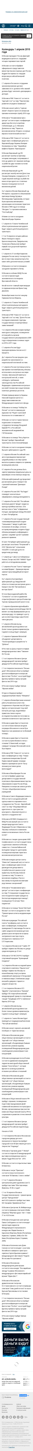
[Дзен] (10, 1417)
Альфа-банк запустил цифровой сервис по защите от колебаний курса (11, 1383)
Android (18, 1404)
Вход (22, 26)
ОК (29, 36)
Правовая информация (23, 1408)
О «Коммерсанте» (7, 1404)
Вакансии (5, 1412)
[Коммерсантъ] (3, 25)
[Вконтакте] (7, 1417)
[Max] (21, 1417)
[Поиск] (26, 25)
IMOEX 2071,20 (24, 30)
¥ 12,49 (17, 30)
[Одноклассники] (14, 1417)
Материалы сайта (6, 41)
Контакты (5, 1408)
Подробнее (12, 1447)
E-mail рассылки (21, 1410)
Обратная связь (21, 1406)
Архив (3, 1406)
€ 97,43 (11, 30)
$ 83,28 (6, 30)
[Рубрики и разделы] (29, 25)
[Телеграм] (3, 1417)
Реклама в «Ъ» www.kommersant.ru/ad (16, 12)
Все (13, 1374)
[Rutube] (18, 1417)
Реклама (4, 1410)
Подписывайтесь (10, 1329)
